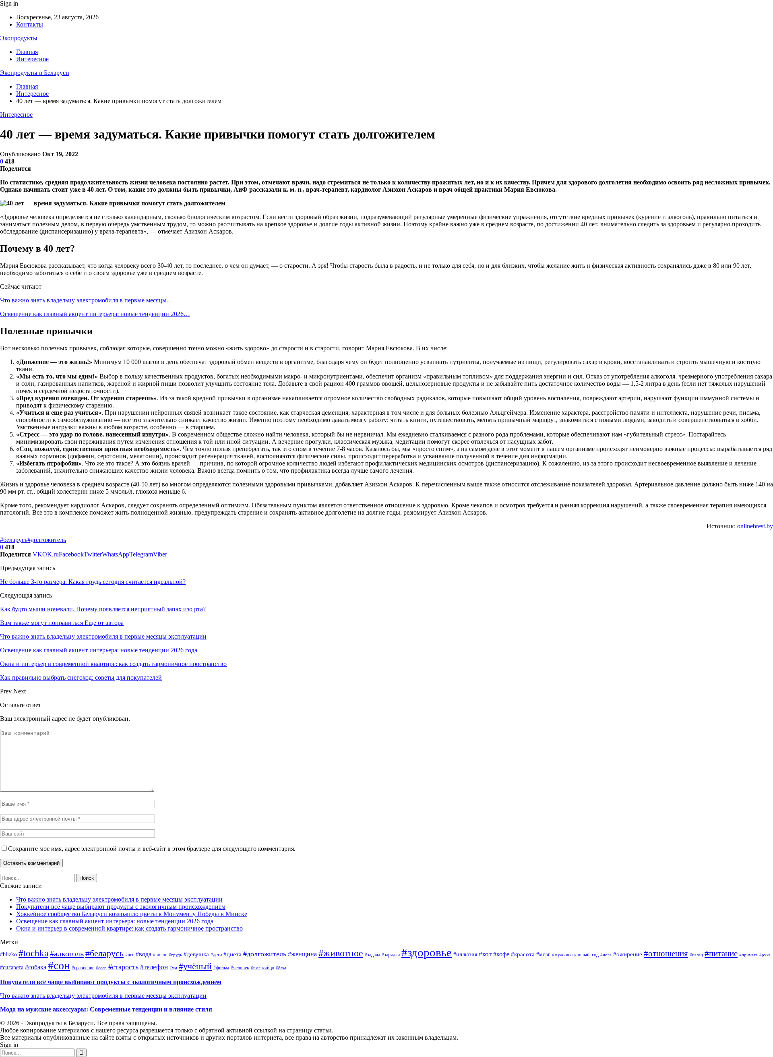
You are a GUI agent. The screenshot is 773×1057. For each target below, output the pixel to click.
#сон (59, 965)
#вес (129, 955)
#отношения (666, 953)
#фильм (221, 967)
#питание (721, 953)
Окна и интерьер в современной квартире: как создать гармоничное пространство (129, 928)
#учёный (195, 966)
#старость (123, 967)
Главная (27, 51)
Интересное (32, 59)
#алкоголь (67, 953)
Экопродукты (18, 38)
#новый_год (586, 955)
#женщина (302, 954)
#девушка (196, 954)
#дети (216, 955)
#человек (240, 967)
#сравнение (83, 967)
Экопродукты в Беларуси (34, 72)
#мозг (543, 955)
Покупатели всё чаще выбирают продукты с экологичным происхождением (120, 906)
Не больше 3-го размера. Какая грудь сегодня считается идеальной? (93, 581)
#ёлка (281, 968)
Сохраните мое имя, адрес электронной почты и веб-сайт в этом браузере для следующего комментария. (152, 848)
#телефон (154, 967)
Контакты (29, 24)
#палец (696, 955)
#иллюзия (465, 955)
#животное (340, 953)
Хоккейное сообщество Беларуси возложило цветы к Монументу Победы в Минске (131, 913)
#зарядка (391, 955)
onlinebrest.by (755, 526)
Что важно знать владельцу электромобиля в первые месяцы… (86, 300)
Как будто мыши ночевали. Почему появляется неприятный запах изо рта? (103, 609)
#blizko (8, 955)
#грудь (175, 955)
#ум (173, 968)
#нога (606, 955)
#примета (748, 955)
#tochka (33, 953)
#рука (765, 955)
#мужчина (562, 955)
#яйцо (268, 967)
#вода (143, 954)
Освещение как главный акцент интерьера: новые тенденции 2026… (95, 313)
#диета (232, 954)
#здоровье (426, 952)
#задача (372, 955)
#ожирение (627, 954)
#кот (485, 954)
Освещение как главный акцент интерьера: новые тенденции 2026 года (114, 921)
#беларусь (13, 539)
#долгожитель (46, 539)
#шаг (255, 968)
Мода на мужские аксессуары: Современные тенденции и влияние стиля (106, 1009)
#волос (160, 955)
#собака (35, 967)
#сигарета (11, 967)
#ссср (101, 968)
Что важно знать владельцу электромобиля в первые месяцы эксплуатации (119, 899)
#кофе (501, 954)
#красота (523, 954)
